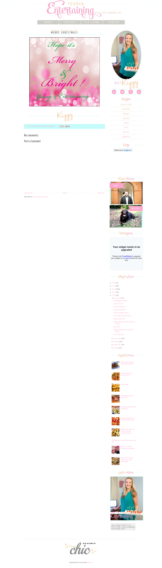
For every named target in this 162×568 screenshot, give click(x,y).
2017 (114, 283)
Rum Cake (117, 327)
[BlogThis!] (62, 126)
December (117, 298)
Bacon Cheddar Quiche (121, 313)
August (116, 348)
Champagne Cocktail (120, 301)
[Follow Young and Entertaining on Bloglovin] (122, 151)
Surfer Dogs (125, 384)
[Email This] (60, 126)
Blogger (90, 562)
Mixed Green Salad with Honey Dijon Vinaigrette (127, 459)
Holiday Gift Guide (120, 310)
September (117, 345)
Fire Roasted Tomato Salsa (122, 316)
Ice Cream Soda (119, 334)
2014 (114, 289)
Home (65, 193)
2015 (114, 286)
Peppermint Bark (119, 319)
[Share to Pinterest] (69, 126)
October (116, 341)
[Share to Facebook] (67, 126)
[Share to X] (64, 126)
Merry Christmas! (119, 307)
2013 (114, 292)
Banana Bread (118, 304)
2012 (114, 295)
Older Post (100, 193)
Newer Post (28, 193)
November (117, 338)
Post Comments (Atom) (40, 197)
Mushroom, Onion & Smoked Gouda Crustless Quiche (127, 431)
